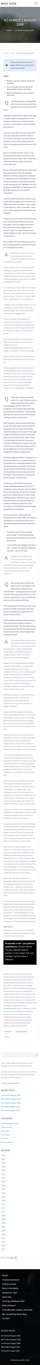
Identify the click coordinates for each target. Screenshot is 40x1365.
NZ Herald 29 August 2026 (10, 1095)
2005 (3, 1234)
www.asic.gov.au (21, 328)
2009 (3, 1219)
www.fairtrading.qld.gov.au (13, 348)
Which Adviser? (9, 1305)
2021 (3, 1174)
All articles (5, 1135)
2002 (3, 1245)
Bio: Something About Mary (14, 1314)
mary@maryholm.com (12, 1008)
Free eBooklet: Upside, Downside (17, 1309)
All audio (4, 1138)
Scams (7, 1037)
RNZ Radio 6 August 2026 (10, 1106)
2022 (3, 1170)
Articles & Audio (9, 1284)
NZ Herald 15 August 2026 (10, 1103)
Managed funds (21, 1031)
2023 (3, 1166)
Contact (6, 1318)
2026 (3, 1155)
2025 (3, 1159)
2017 (3, 1189)
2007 (3, 1227)
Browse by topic (7, 1142)
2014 (3, 1200)
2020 (3, 1178)
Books (5, 1275)
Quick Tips (7, 1297)
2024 (3, 1163)
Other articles (6, 1127)
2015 (3, 1197)
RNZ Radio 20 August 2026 (11, 1099)
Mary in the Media (10, 1288)
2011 (3, 1212)
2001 (3, 1249)
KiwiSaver (8, 1031)
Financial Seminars (10, 1279)
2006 (3, 1230)
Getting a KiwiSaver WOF (10, 1083)
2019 (3, 1181)
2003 (3, 1242)
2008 (3, 1223)
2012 (3, 1208)
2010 (3, 1215)
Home (9, 30)
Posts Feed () (7, 1258)
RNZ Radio (5, 1131)
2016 (3, 1193)
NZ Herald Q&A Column (25, 53)
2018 (3, 1185)
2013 (3, 1204)
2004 (3, 1238)
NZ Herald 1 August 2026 (10, 1110)
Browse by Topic (9, 1292)
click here (26, 1008)
